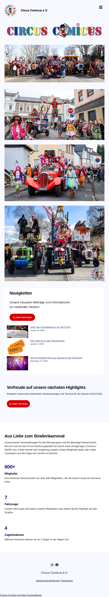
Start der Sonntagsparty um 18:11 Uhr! (50, 327)
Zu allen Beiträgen (22, 317)
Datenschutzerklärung (47, 580)
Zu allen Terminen (18, 403)
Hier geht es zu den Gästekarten (47, 340)
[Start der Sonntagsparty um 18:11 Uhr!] (17, 332)
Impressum (67, 580)
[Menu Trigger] (101, 7)
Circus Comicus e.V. (34, 10)
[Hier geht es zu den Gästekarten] (17, 347)
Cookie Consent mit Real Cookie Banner (21, 595)
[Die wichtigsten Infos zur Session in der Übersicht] (17, 363)
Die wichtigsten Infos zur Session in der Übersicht (56, 358)
